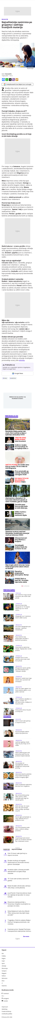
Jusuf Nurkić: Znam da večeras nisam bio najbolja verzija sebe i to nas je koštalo (19, 895)
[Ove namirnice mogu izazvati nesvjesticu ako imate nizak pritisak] (8, 596)
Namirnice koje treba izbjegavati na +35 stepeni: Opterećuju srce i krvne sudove (22, 607)
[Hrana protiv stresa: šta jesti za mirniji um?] (8, 711)
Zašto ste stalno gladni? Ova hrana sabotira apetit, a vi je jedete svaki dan (23, 690)
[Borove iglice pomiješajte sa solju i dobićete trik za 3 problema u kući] (8, 818)
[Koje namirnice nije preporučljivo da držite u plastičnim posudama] (8, 638)
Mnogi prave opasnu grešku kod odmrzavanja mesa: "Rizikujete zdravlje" (23, 669)
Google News (19, 373)
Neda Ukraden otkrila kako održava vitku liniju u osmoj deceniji (19, 887)
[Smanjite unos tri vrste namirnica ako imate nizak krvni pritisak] (8, 659)
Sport (3, 963)
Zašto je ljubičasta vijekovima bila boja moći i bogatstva (23, 785)
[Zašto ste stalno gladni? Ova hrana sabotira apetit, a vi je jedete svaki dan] (8, 690)
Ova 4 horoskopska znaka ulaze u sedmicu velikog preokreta (22, 829)
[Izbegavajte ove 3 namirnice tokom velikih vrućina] (8, 617)
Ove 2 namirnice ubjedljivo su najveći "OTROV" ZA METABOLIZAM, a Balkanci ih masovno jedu (23, 701)
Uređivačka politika (7, 1014)
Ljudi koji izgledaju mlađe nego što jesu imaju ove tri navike (22, 743)
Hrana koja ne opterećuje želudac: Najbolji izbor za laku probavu (23, 648)
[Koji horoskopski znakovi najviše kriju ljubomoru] (8, 733)
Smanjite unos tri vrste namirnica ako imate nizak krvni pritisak (22, 659)
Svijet (3, 961)
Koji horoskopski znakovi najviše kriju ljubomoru (22, 732)
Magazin (5, 19)
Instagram (6, 998)
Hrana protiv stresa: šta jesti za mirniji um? (23, 710)
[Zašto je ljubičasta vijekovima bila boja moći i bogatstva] (8, 786)
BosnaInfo (8, 74)
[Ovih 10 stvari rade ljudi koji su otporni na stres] (8, 722)
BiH (3, 953)
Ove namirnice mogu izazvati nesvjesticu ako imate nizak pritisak (23, 596)
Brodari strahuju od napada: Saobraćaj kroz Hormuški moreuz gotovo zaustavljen (18, 862)
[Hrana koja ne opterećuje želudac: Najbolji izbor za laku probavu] (8, 648)
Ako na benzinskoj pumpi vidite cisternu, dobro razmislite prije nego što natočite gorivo (22, 797)
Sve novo (26, 936)
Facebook (6, 993)
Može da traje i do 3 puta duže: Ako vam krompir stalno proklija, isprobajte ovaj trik (22, 808)
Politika (4, 956)
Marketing (4, 1009)
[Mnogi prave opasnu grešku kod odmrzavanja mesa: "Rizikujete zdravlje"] (8, 669)
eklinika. (22, 360)
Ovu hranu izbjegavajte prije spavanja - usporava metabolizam (23, 628)
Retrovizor (4, 978)
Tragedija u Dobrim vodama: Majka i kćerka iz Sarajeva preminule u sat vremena (19, 922)
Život (3, 981)
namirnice (13, 378)
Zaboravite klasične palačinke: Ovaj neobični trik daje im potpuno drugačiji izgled (23, 775)
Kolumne (4, 986)
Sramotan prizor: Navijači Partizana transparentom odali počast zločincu (19, 930)
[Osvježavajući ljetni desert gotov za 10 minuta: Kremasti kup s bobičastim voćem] (8, 839)
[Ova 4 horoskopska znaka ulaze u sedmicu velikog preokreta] (8, 829)
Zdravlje (18, 593)
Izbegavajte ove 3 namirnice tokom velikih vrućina (23, 617)
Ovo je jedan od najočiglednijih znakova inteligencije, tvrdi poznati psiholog (22, 765)
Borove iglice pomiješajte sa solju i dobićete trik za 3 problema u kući (23, 818)
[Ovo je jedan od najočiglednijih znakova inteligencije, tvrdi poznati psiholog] (8, 765)
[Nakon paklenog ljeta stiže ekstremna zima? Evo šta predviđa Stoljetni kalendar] (8, 754)
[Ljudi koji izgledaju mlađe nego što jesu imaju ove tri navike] (8, 743)
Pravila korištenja (6, 1011)
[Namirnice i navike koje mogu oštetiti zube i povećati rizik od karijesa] (8, 679)
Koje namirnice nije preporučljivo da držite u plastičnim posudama (22, 638)
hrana (5, 378)
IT (2, 983)
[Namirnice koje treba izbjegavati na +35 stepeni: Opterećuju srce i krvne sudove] (8, 607)
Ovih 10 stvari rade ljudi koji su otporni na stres (22, 721)
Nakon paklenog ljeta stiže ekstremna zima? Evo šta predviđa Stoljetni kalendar (22, 754)
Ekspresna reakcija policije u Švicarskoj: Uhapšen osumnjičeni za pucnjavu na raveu (19, 904)
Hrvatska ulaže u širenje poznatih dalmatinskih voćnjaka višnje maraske (18, 871)
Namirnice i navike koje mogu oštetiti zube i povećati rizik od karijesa (23, 679)
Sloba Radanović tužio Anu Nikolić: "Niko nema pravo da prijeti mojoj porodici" (19, 913)
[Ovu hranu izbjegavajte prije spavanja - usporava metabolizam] (8, 628)
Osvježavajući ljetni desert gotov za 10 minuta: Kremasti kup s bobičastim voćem (23, 839)
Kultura (4, 976)
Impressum (5, 1007)
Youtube (5, 1001)
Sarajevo (4, 971)
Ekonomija (5, 968)
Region (4, 958)
